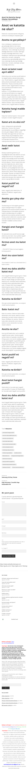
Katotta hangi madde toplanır (9, 464)
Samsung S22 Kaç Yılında (9, 477)
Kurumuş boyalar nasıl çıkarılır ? (9, 602)
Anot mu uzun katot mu (8, 438)
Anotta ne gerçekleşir (7, 453)
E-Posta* (4, 526)
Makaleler (9, 429)
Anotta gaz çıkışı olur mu (8, 450)
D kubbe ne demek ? (6, 613)
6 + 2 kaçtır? (5, 548)
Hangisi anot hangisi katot (17, 455)
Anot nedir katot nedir (7, 441)
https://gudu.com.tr (5, 566)
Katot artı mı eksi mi (7, 458)
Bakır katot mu (6, 455)
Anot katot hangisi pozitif (8, 432)
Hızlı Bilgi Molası (14, 9)
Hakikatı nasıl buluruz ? (7, 610)
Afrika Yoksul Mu (5, 696)
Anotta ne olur (18, 453)
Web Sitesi (4, 533)
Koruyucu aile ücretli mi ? (7, 606)
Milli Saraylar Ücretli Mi (7, 705)
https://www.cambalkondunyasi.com (10, 564)
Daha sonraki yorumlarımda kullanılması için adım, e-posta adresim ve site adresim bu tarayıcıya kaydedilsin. (13, 543)
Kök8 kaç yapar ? (5, 593)
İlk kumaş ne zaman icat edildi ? (8, 589)
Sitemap (24, 566)
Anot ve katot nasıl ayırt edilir (9, 444)
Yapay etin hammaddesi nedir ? (9, 582)
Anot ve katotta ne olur (8, 447)
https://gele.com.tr (17, 566)
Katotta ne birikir (6, 467)
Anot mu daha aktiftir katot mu (9, 435)
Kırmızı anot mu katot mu (18, 467)
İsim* (3, 519)
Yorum (3, 502)
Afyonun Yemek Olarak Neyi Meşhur (10, 700)
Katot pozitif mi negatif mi (8, 461)
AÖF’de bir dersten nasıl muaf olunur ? (10, 578)
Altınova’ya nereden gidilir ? (8, 586)
